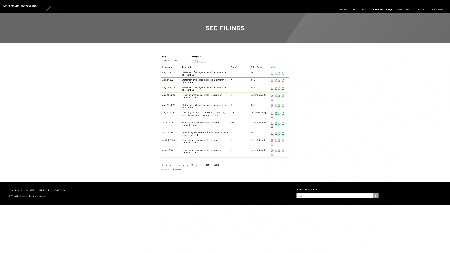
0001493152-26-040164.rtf (276, 88)
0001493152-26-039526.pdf (272, 106)
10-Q (233, 112)
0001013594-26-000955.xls (279, 80)
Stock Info (420, 9)
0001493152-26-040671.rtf (276, 73)
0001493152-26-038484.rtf (276, 113)
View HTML (283, 73)
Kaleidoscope (177, 169)
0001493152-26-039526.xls (279, 106)
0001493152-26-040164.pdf (272, 88)
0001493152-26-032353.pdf (272, 133)
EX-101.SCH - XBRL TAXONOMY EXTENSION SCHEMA (283, 95)
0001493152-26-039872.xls (279, 95)
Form (233, 67)
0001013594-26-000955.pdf (272, 80)
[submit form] (376, 195)
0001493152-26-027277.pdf (272, 151)
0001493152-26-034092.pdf (272, 123)
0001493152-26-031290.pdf (272, 141)
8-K (232, 95)
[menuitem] (343, 9)
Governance (404, 9)
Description (187, 67)
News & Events (360, 9)
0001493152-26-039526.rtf (276, 106)
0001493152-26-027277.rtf (276, 151)
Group (163, 57)
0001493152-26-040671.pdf (272, 73)
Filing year (196, 57)
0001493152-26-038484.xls (279, 113)
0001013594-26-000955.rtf (276, 80)
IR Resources (437, 9)
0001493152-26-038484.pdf (272, 113)
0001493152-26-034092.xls (279, 123)
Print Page (14, 190)
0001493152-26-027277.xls (279, 151)
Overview (343, 9)
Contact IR (44, 190)
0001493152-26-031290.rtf (276, 141)
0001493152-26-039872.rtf (276, 95)
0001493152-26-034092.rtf (276, 123)
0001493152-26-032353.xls (279, 133)
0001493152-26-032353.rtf (276, 133)
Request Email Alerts (306, 189)
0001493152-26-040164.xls (279, 88)
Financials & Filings (382, 9)
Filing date (167, 67)
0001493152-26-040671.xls (279, 73)
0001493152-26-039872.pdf (272, 95)
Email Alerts (59, 190)
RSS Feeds (29, 190)
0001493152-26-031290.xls (279, 141)
